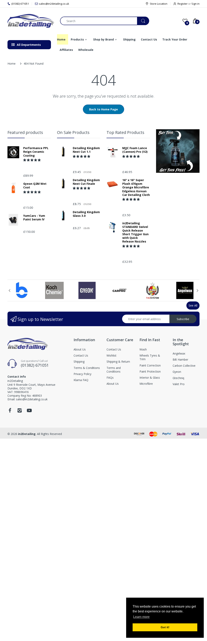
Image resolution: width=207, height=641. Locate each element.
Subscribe (183, 319)
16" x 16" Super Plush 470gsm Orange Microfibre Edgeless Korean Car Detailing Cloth (136, 187)
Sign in (195, 3)
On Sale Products (73, 132)
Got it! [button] (165, 627)
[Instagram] (19, 411)
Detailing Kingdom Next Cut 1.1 (86, 150)
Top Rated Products (125, 132)
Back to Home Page (103, 109)
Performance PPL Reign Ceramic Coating (36, 151)
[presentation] (9, 290)
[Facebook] (9, 411)
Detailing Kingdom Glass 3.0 (86, 214)
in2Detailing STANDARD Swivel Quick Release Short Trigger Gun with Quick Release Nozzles (135, 232)
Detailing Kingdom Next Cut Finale (86, 182)
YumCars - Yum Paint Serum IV (34, 217)
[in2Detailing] (30, 21)
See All (193, 305)
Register (182, 3)
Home (11, 63)
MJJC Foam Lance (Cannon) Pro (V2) (135, 150)
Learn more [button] (141, 617)
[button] (32, 160)
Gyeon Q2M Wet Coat (34, 185)
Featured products (25, 132)
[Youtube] (29, 411)
